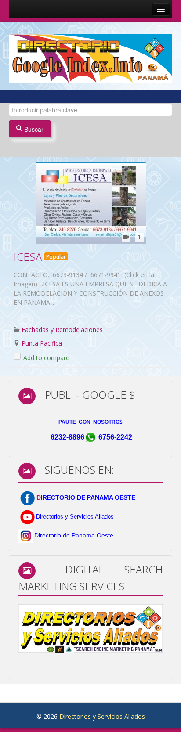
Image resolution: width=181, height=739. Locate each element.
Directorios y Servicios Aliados (102, 716)
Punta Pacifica (42, 343)
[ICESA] (91, 203)
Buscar (32, 129)
